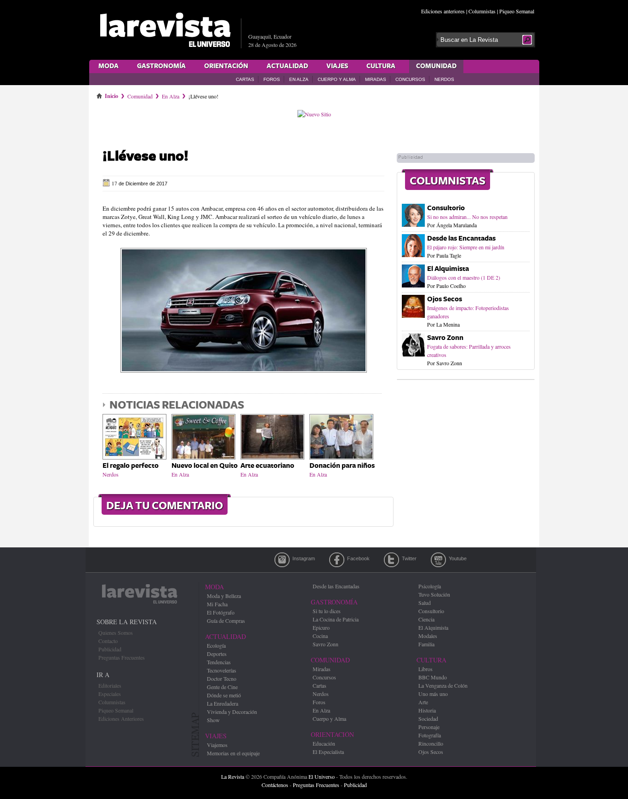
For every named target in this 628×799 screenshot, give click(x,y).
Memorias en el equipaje (233, 753)
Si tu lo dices (327, 611)
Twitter (391, 560)
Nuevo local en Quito (204, 465)
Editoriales (109, 685)
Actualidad (287, 66)
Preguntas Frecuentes (121, 657)
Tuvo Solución (434, 594)
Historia (427, 710)
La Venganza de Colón (443, 685)
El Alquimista (448, 268)
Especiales (109, 693)
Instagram (282, 560)
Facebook (337, 560)
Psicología (429, 586)
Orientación (226, 66)
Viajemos (217, 744)
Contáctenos (275, 784)
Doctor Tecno (221, 678)
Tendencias (219, 662)
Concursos (410, 79)
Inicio (111, 94)
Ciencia (426, 619)
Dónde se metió (224, 695)
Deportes (217, 653)
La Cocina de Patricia (336, 619)
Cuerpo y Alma (337, 79)
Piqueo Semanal (516, 11)
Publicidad (109, 649)
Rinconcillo (430, 743)
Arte (423, 702)
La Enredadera (222, 703)
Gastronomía (161, 66)
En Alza (298, 79)
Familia (426, 644)
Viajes (337, 66)
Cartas (245, 79)
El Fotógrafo (220, 612)
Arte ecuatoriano (267, 465)
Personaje (429, 726)
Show (213, 720)
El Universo (321, 776)
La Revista (232, 776)
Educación (324, 743)
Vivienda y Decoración (232, 711)
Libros (425, 669)
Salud (424, 602)
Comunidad (436, 66)
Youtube (438, 560)
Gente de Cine (222, 686)
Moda (108, 66)
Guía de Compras (226, 620)
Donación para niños (342, 465)
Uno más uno (433, 693)
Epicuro (321, 627)
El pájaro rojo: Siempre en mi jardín (465, 247)
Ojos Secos (444, 299)
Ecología (216, 645)
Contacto (108, 640)
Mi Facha (217, 604)
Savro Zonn (445, 337)
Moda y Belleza (224, 595)
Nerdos (444, 79)
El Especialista (328, 751)
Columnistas (482, 11)
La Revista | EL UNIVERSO (165, 30)
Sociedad (428, 718)
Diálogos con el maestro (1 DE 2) (463, 277)
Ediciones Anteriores (121, 718)
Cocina (320, 635)
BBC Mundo (432, 677)
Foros (271, 79)
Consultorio (446, 208)
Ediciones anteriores (443, 11)
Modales (427, 635)
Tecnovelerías (221, 670)
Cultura (380, 66)
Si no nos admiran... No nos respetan (467, 216)
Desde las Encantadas (461, 238)
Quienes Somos (115, 632)
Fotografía (429, 735)
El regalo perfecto (131, 465)
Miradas (375, 79)
